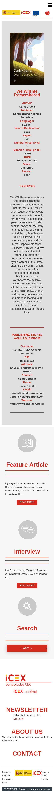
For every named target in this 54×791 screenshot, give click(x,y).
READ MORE (27, 502)
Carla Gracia (27, 106)
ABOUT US (27, 731)
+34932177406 (27, 385)
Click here (19, 718)
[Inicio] (16, 12)
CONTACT (27, 753)
